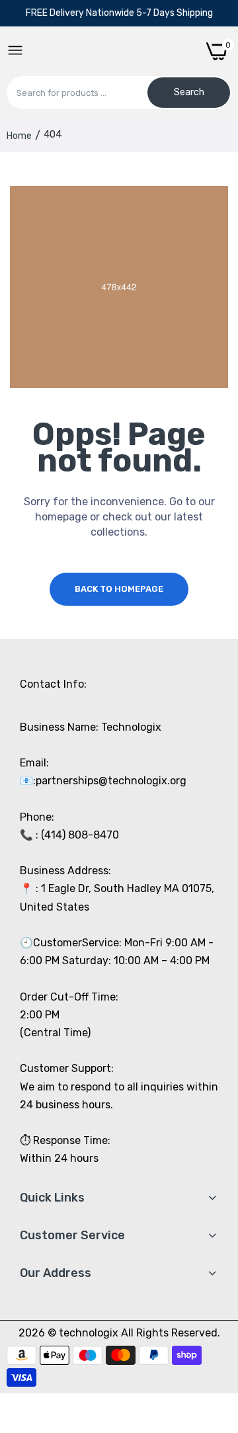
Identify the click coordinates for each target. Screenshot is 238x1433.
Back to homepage (119, 589)
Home (19, 136)
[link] (211, 1323)
